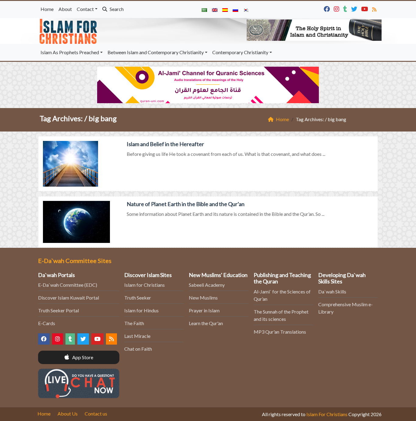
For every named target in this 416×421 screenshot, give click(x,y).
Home (47, 9)
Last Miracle (137, 336)
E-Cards (46, 323)
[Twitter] (355, 8)
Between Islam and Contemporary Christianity (156, 52)
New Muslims (203, 297)
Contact (85, 9)
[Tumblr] (346, 8)
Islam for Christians (144, 285)
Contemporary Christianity (240, 52)
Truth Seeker (137, 297)
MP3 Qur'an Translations (280, 332)
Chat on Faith (138, 349)
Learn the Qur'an (206, 323)
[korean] (246, 9)
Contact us (96, 413)
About (65, 9)
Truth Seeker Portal (58, 310)
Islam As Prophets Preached (70, 52)
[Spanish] (225, 9)
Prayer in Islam (204, 310)
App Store (82, 357)
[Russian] (235, 9)
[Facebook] (327, 8)
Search (116, 9)
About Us (68, 413)
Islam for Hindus (141, 310)
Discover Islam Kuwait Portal (68, 297)
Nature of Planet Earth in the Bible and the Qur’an (186, 204)
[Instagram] (337, 8)
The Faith (134, 323)
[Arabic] (204, 9)
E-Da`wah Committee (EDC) (67, 285)
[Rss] (375, 8)
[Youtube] (365, 8)
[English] (215, 9)
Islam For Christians (326, 414)
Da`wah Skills (332, 291)
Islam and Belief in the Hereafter (165, 144)
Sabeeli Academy (207, 285)
